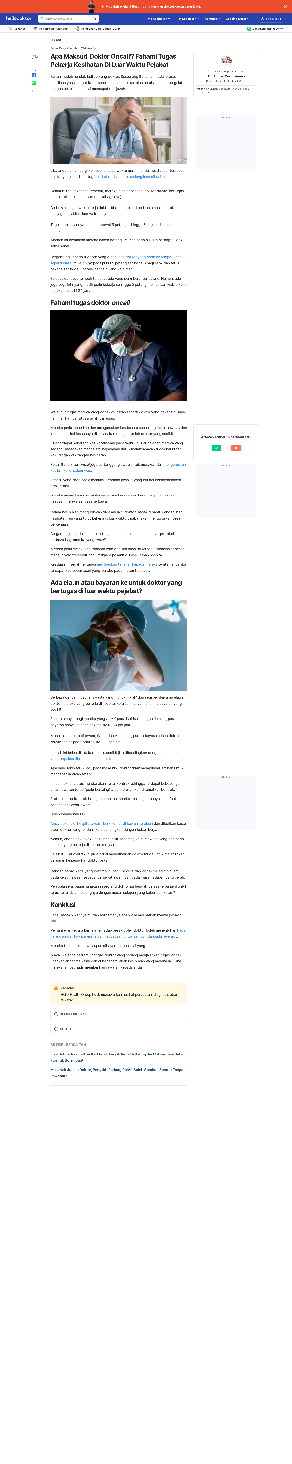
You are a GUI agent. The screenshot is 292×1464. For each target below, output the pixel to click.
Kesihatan (56, 39)
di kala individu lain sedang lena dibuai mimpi (134, 177)
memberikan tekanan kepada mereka (127, 564)
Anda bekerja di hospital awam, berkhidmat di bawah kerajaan (101, 823)
